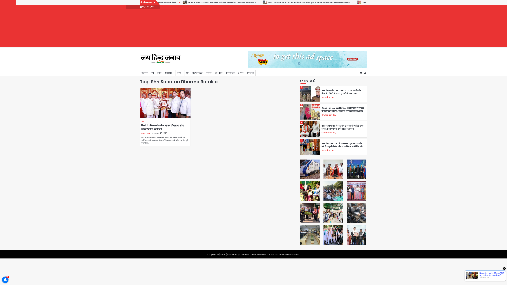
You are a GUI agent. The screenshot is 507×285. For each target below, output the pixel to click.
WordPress (294, 254)
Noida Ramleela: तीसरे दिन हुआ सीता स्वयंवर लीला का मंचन (162, 127)
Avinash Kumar (328, 97)
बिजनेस (209, 72)
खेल (187, 72)
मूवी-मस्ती (218, 72)
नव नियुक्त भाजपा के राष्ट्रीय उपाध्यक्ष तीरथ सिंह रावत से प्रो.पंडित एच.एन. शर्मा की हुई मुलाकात (342, 127)
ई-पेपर (240, 72)
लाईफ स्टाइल (197, 72)
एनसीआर (168, 72)
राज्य (179, 72)
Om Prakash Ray (328, 115)
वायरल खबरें (230, 72)
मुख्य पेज (145, 72)
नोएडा (142, 121)
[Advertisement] (253, 28)
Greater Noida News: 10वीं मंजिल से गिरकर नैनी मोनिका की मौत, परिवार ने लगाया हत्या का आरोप (342, 109)
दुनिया (159, 72)
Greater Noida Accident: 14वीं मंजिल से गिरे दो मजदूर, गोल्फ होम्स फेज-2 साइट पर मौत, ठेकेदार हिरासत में (212, 2)
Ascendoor (270, 254)
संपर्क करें (250, 72)
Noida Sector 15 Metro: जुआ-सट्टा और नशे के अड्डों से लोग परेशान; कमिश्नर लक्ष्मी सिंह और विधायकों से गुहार (342, 146)
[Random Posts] (361, 73)
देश (152, 72)
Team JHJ (145, 133)
